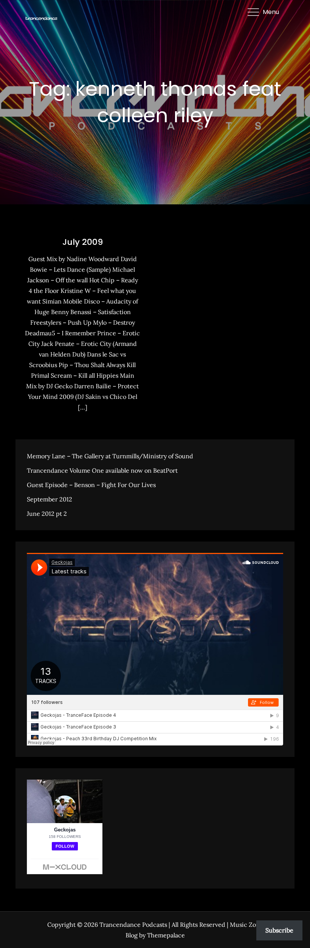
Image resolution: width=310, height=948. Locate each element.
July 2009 (82, 242)
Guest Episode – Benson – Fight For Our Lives (91, 485)
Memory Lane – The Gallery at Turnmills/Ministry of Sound (110, 456)
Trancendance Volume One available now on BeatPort (102, 470)
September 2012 (49, 499)
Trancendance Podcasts (133, 924)
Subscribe (279, 930)
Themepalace (166, 935)
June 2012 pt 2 (47, 513)
